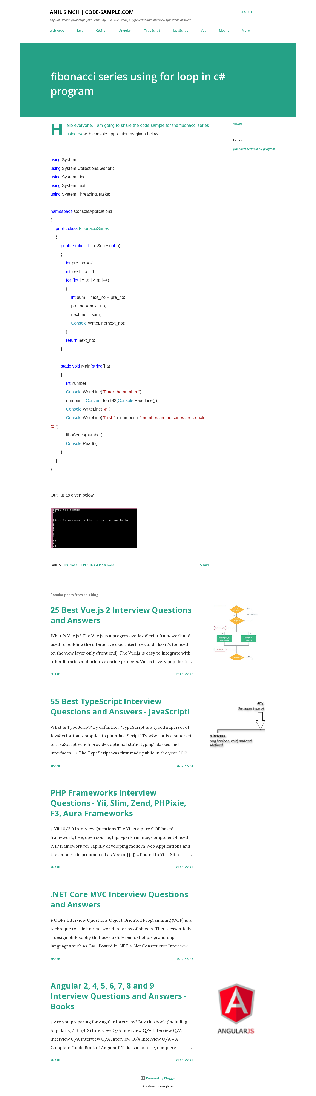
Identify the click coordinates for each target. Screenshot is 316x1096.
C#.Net (101, 30)
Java (80, 30)
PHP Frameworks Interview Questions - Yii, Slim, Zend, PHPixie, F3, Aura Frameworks (118, 803)
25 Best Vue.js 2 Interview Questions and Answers (121, 615)
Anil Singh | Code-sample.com (92, 11)
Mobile (224, 30)
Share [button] (238, 124)
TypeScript (152, 30)
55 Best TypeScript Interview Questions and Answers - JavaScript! (120, 706)
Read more (184, 674)
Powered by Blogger (160, 1078)
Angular (125, 30)
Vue (203, 30)
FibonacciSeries (94, 228)
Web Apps (57, 30)
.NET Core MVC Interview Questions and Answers (119, 899)
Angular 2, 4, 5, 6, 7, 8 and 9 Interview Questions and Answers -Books (118, 996)
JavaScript (180, 30)
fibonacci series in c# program (254, 149)
